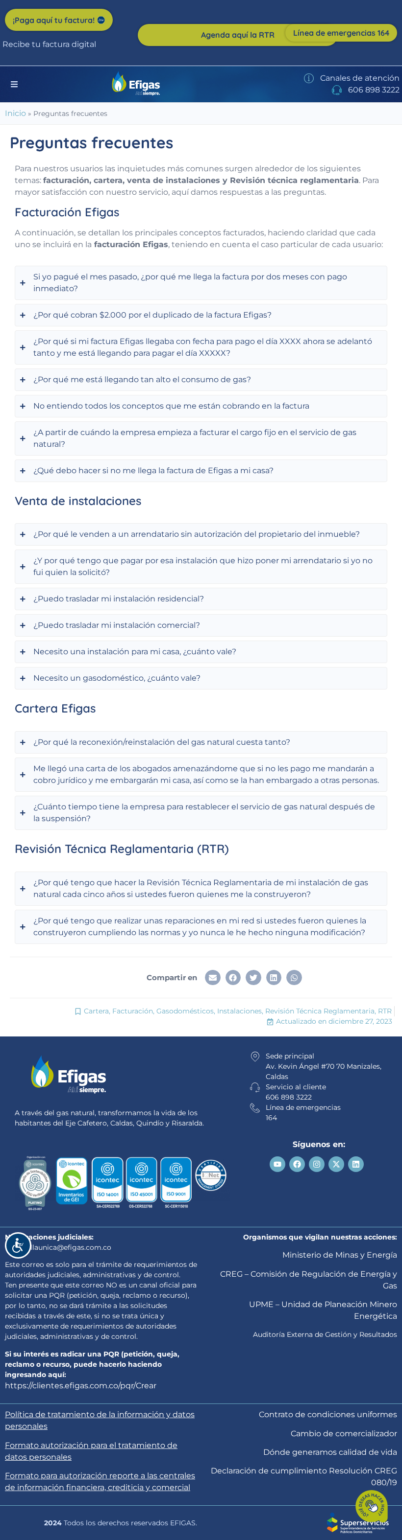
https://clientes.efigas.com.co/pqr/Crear (80, 1385)
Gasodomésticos (185, 1011)
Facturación (132, 1011)
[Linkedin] (356, 1164)
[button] (213, 978)
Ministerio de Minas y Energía (339, 1255)
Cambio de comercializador (344, 1433)
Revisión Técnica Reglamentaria (320, 1011)
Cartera (96, 1011)
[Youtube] (277, 1164)
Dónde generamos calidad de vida (330, 1452)
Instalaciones (239, 1011)
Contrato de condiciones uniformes (328, 1414)
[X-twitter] (336, 1164)
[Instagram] (317, 1164)
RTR (385, 1011)
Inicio (15, 113)
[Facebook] (297, 1164)
